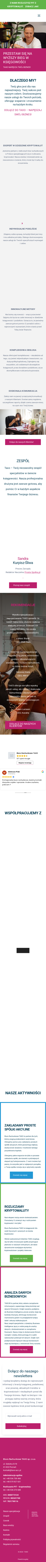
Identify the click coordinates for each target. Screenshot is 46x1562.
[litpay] (33, 839)
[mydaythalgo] (13, 860)
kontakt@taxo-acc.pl (12, 1470)
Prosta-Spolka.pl (32, 572)
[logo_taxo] (12, 12)
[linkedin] (23, 577)
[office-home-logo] (23, 921)
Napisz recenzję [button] (25, 763)
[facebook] (7, 1452)
